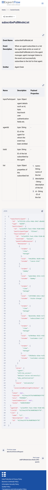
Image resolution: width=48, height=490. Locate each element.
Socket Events (14, 10)
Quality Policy (6, 487)
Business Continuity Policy (10, 481)
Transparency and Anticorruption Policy (14, 489)
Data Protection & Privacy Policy (12, 479)
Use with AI (9, 16)
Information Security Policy (10, 484)
